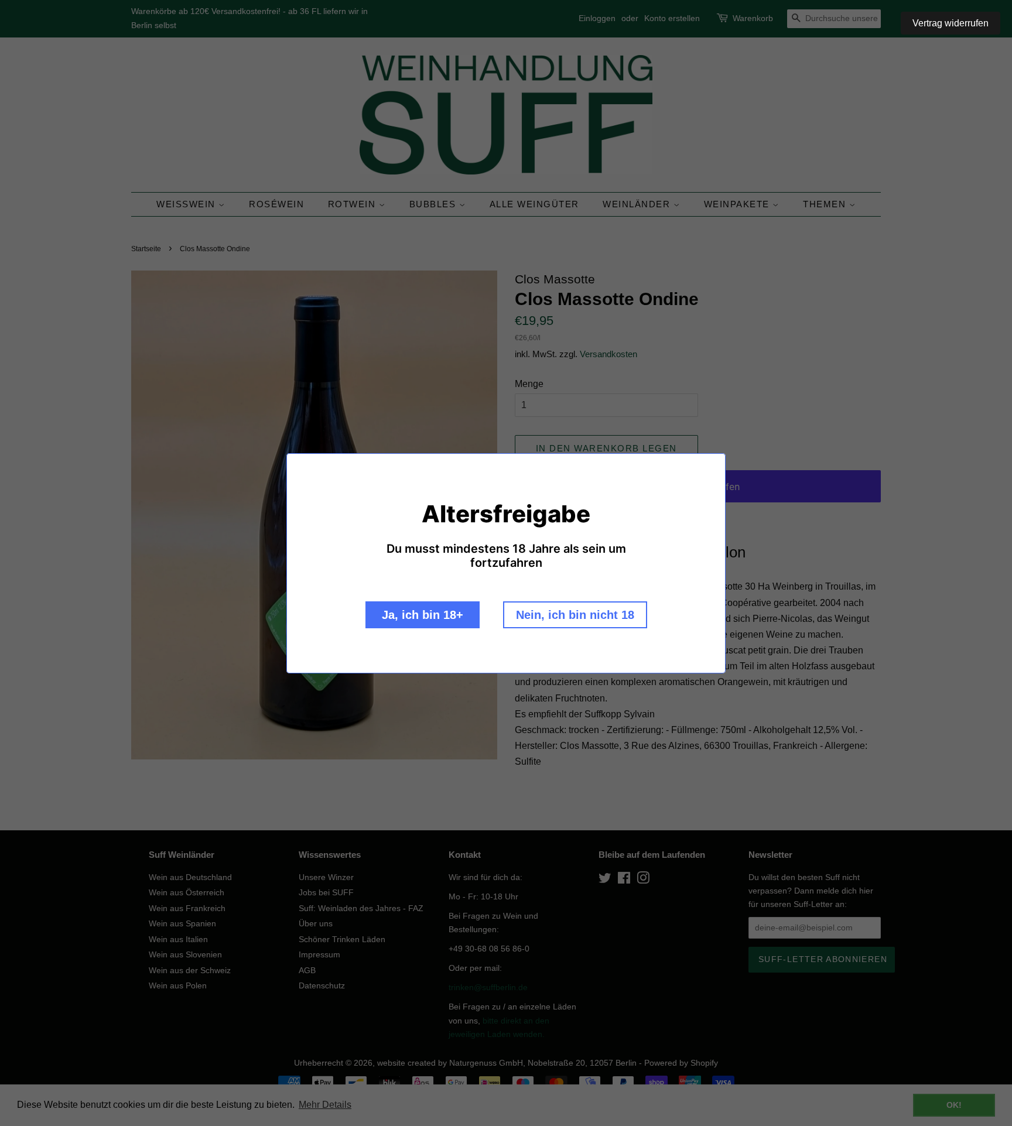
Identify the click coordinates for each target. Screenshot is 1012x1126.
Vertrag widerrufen (950, 23)
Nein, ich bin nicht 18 (575, 614)
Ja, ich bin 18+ (422, 614)
